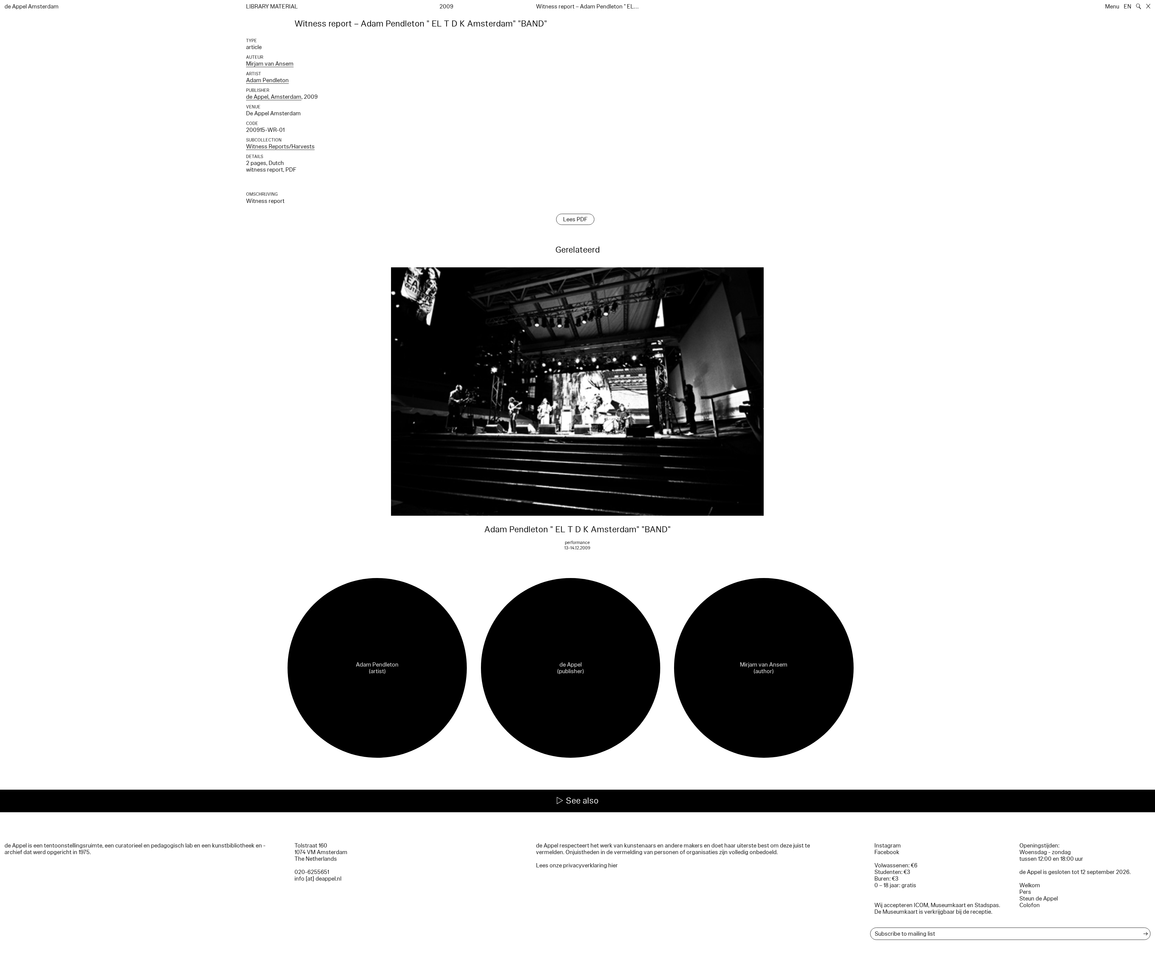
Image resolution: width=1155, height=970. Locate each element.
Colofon (1029, 905)
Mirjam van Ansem (270, 64)
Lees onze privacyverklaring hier (577, 865)
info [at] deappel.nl (317, 879)
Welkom (1029, 885)
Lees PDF (575, 219)
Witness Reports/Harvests (280, 147)
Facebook (886, 852)
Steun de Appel (1038, 899)
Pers (1025, 892)
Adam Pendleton (267, 80)
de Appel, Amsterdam (273, 97)
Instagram (887, 846)
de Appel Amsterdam (32, 7)
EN (1127, 7)
